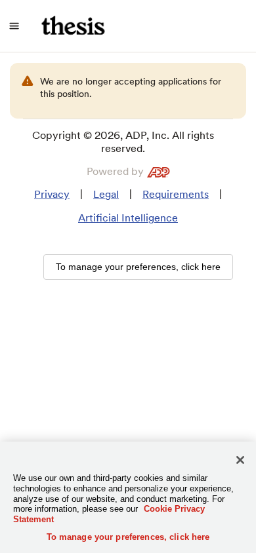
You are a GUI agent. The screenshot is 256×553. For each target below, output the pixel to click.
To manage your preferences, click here (128, 537)
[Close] (240, 460)
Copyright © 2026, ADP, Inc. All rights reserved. (123, 142)
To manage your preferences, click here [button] (138, 266)
